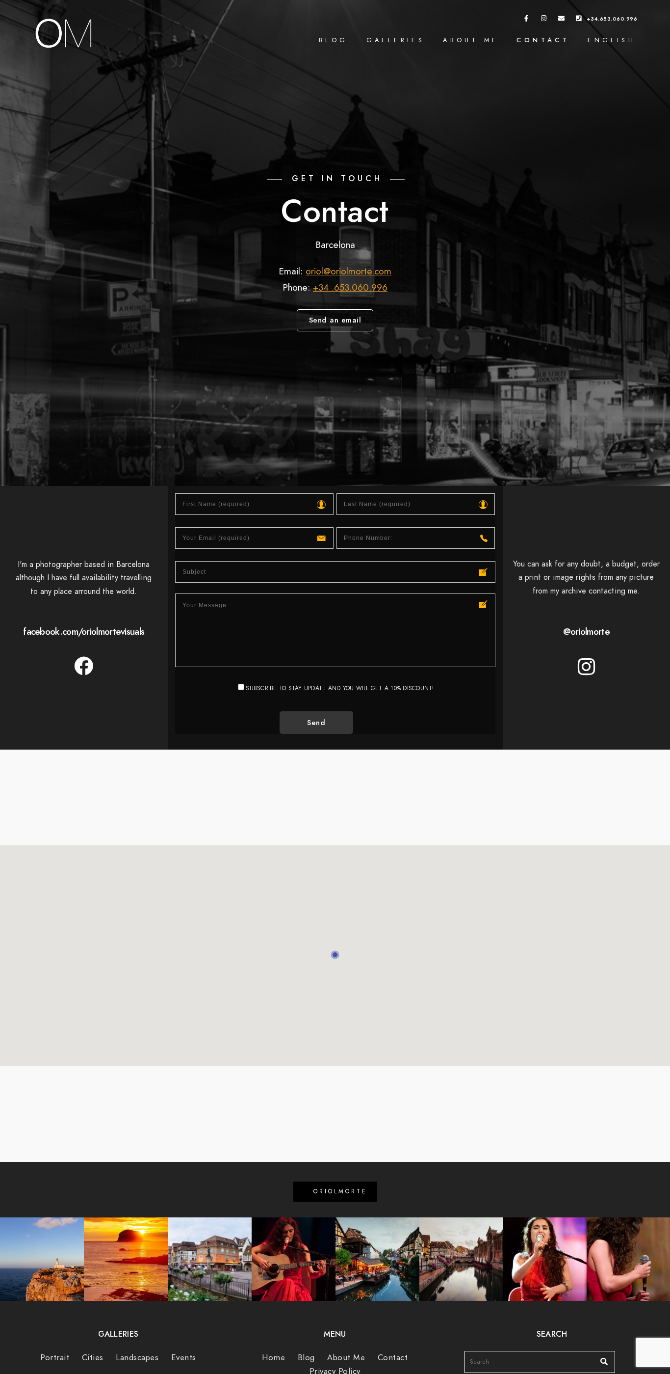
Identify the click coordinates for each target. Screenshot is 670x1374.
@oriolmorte (586, 631)
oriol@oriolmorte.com (348, 271)
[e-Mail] (562, 20)
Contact (542, 40)
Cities (92, 1357)
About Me (470, 40)
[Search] (600, 1359)
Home (273, 1357)
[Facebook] (527, 20)
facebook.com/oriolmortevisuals (83, 631)
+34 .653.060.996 (350, 287)
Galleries (395, 40)
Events (183, 1357)
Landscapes (137, 1357)
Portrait (54, 1357)
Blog (333, 40)
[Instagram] (544, 20)
